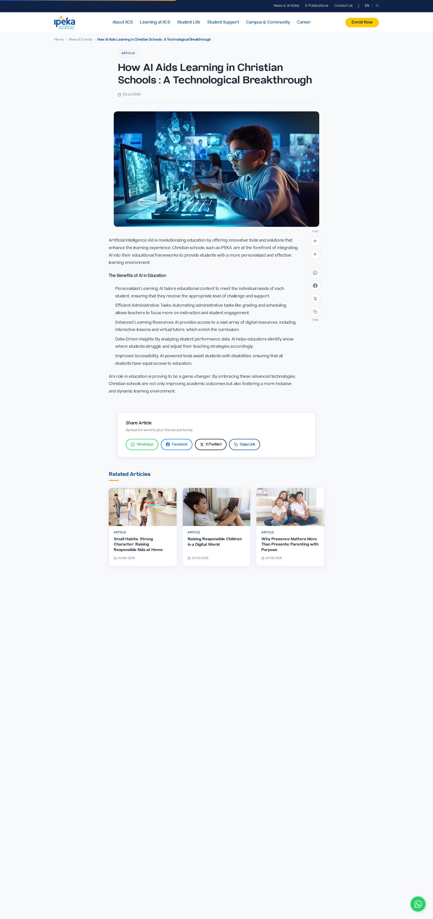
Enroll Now (362, 22)
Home (59, 39)
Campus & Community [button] (268, 22)
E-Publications (316, 6)
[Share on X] (315, 298)
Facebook (179, 444)
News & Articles (286, 6)
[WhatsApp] (417, 903)
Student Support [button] (223, 22)
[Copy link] (315, 311)
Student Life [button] (188, 22)
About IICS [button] (123, 22)
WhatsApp (145, 444)
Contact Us (343, 6)
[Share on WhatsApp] (315, 272)
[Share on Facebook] (315, 285)
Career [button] (304, 22)
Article (128, 53)
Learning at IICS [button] (155, 22)
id (377, 6)
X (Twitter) (214, 444)
